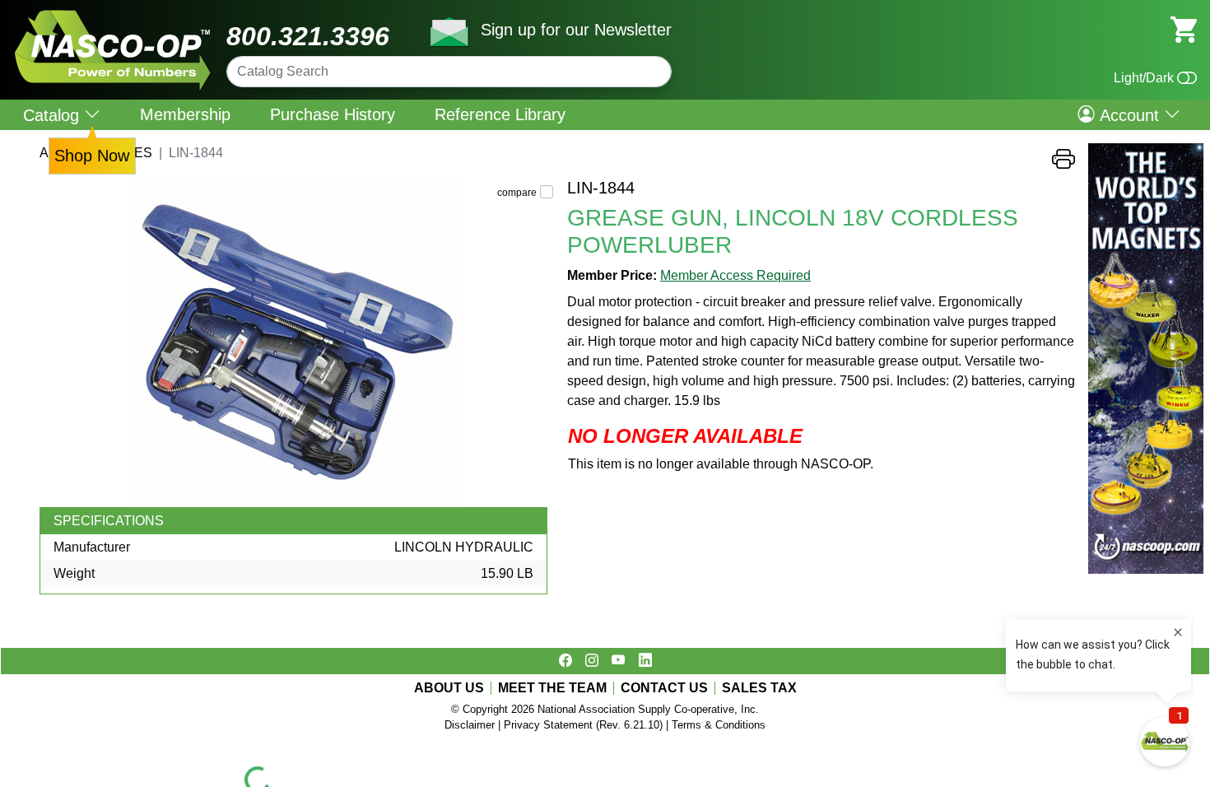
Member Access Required (735, 275)
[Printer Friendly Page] (1063, 163)
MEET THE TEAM (552, 688)
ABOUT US (449, 688)
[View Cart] (1183, 28)
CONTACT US (664, 688)
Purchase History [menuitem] (332, 114)
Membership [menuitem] (185, 114)
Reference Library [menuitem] (500, 114)
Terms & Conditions (719, 725)
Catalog (53, 114)
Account (1129, 114)
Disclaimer (469, 725)
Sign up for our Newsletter (576, 30)
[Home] (113, 16)
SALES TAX (759, 688)
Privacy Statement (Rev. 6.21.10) (583, 725)
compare (517, 192)
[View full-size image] (296, 342)
